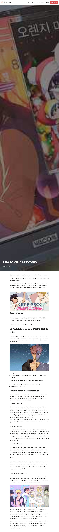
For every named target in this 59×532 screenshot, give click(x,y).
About (33, 2)
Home (28, 2)
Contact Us (54, 2)
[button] (43, 2)
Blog (47, 2)
